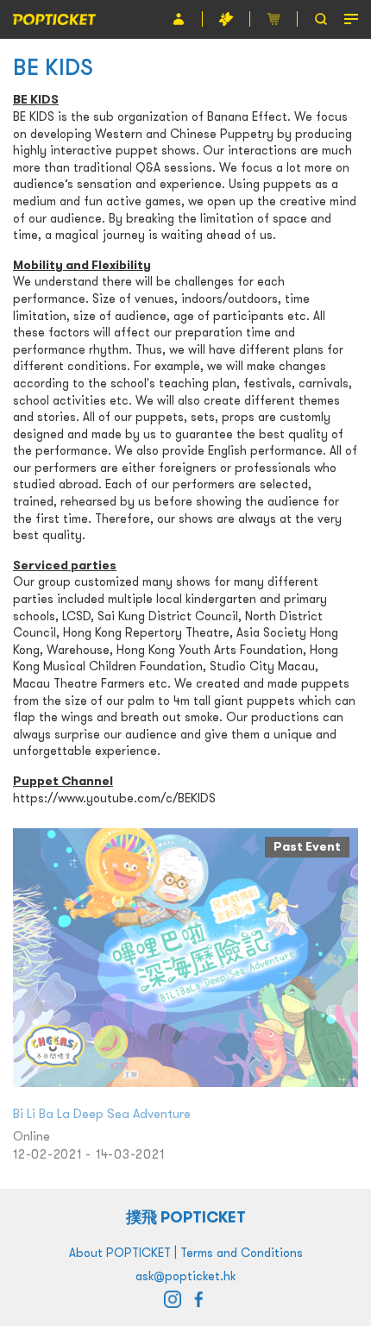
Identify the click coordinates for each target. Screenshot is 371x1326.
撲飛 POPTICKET (186, 1217)
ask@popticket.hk (185, 1276)
